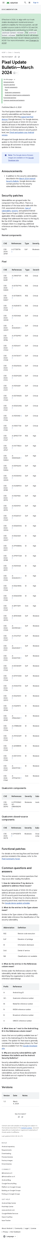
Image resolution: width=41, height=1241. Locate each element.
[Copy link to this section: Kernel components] (23, 235)
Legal (27, 1228)
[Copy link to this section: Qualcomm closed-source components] (17, 820)
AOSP (3, 52)
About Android (7, 1228)
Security (17, 52)
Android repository (8, 1146)
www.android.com (8, 1210)
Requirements (6, 1150)
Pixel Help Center (7, 1207)
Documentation (9, 9)
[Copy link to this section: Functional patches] (27, 849)
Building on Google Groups (11, 1190)
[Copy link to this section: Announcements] (24, 171)
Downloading (6, 1153)
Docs (9, 52)
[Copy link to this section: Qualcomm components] (28, 788)
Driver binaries (7, 1164)
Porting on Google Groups (11, 1194)
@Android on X (7, 1173)
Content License (26, 1128)
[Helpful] (15, 56)
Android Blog (6, 1180)
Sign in (35, 3)
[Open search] (25, 2)
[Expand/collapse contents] (14, 79)
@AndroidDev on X (8, 1176)
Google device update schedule (17, 903)
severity (15, 211)
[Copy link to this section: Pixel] (8, 262)
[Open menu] (3, 2)
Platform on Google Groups (11, 1187)
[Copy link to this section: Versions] (15, 1087)
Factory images (7, 1160)
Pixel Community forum (11, 859)
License (33, 1228)
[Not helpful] (18, 56)
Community (19, 1228)
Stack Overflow (7, 1217)
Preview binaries (7, 1157)
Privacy (5, 1232)
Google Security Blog (9, 1183)
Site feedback (15, 1232)
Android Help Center (9, 1203)
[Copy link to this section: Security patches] (25, 196)
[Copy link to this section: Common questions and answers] (14, 871)
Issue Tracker (6, 1220)
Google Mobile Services (10, 1213)
